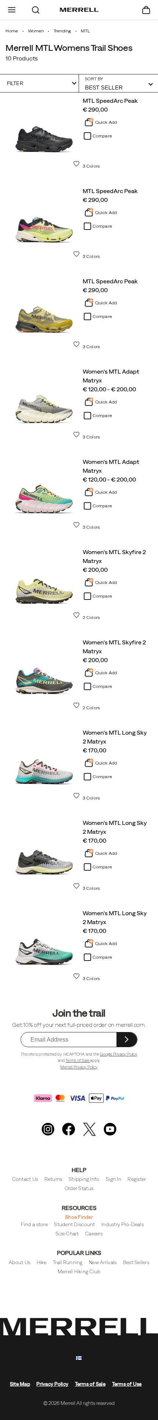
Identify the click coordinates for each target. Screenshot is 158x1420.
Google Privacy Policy (118, 1054)
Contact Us (25, 1179)
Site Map (20, 1384)
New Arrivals (102, 1262)
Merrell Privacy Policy (79, 1067)
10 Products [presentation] (22, 58)
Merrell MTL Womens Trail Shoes (69, 47)
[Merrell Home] (79, 10)
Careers (94, 1234)
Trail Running (67, 1262)
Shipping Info (84, 1179)
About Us (19, 1262)
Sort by (94, 78)
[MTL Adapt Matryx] (44, 402)
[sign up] (126, 1039)
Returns (53, 1179)
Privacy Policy (52, 1384)
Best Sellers (136, 1262)
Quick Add (106, 122)
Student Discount (74, 1224)
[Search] (36, 10)
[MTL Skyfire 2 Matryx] (44, 583)
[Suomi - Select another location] (79, 1358)
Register (137, 1179)
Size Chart (67, 1234)
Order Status (79, 1188)
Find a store (34, 1224)
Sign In (113, 1179)
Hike (42, 1262)
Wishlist (76, 164)
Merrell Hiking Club (79, 1271)
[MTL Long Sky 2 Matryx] (44, 763)
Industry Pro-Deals (122, 1224)
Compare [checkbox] (102, 136)
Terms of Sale (77, 1060)
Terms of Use (127, 1384)
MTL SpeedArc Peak (110, 100)
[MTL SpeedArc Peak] (44, 131)
